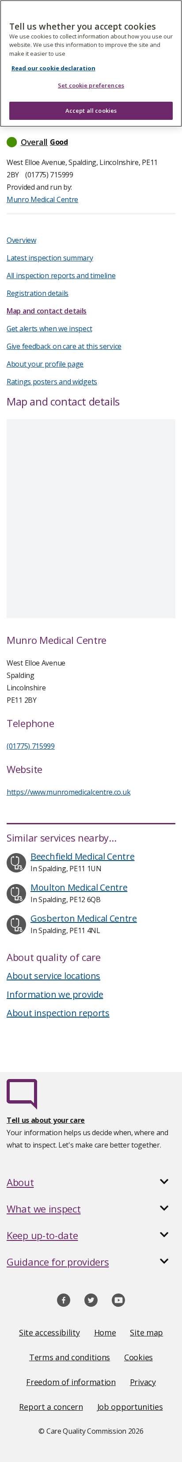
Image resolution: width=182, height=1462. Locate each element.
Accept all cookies (91, 111)
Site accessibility (49, 1332)
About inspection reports (58, 1013)
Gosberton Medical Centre (83, 918)
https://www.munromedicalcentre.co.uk (68, 792)
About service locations (53, 976)
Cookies (138, 1357)
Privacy (143, 1382)
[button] (91, 142)
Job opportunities (130, 1406)
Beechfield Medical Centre (82, 856)
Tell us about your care (46, 1120)
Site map (146, 1332)
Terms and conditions (69, 1357)
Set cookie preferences (91, 85)
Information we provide (55, 994)
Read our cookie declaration (53, 68)
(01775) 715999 (31, 746)
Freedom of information (70, 1382)
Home (105, 1332)
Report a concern (51, 1406)
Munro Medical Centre (42, 199)
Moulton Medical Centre (78, 887)
